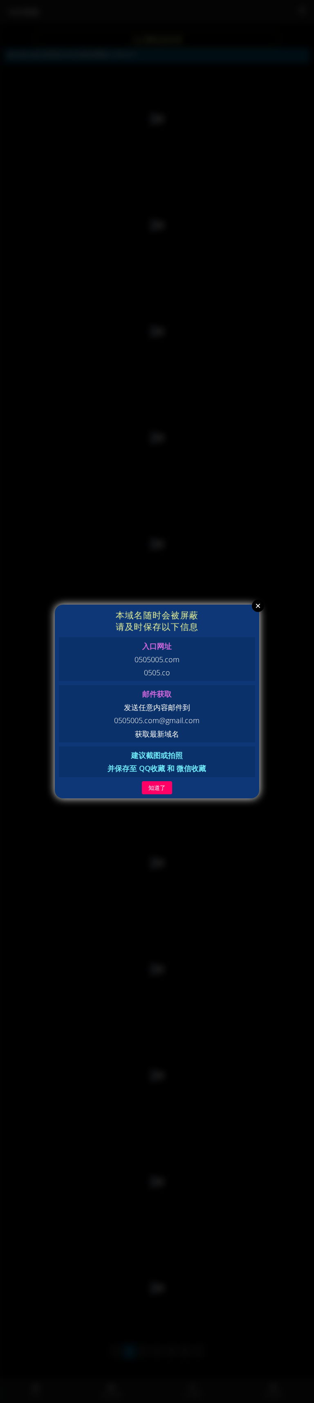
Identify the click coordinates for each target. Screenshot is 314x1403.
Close (258, 606)
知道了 (157, 787)
